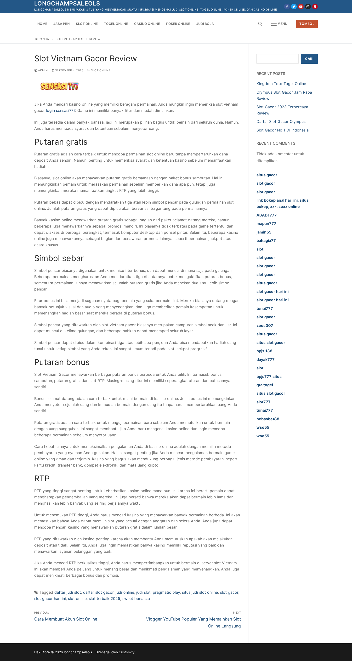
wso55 (262, 427)
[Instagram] (308, 6)
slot (259, 249)
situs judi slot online (200, 592)
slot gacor (229, 592)
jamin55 (263, 232)
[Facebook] (287, 6)
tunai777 (264, 308)
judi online (125, 592)
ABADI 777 (266, 215)
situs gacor (266, 174)
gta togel (264, 384)
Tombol (306, 24)
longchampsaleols (67, 3)
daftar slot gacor (98, 592)
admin (42, 70)
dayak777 (265, 359)
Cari (309, 59)
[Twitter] (294, 6)
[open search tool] (260, 24)
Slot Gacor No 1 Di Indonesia (282, 130)
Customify (127, 652)
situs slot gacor (270, 342)
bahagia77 (266, 240)
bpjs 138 (264, 350)
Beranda (42, 39)
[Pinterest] (315, 6)
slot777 (263, 401)
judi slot (143, 592)
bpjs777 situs (269, 376)
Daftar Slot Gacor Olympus (281, 121)
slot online (77, 598)
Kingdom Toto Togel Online (281, 83)
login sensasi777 (60, 110)
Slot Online (100, 70)
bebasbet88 (267, 418)
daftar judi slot (67, 592)
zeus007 (264, 325)
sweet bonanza (136, 598)
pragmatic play (166, 592)
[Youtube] (301, 6)
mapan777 (266, 223)
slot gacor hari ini (50, 598)
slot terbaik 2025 (104, 598)
